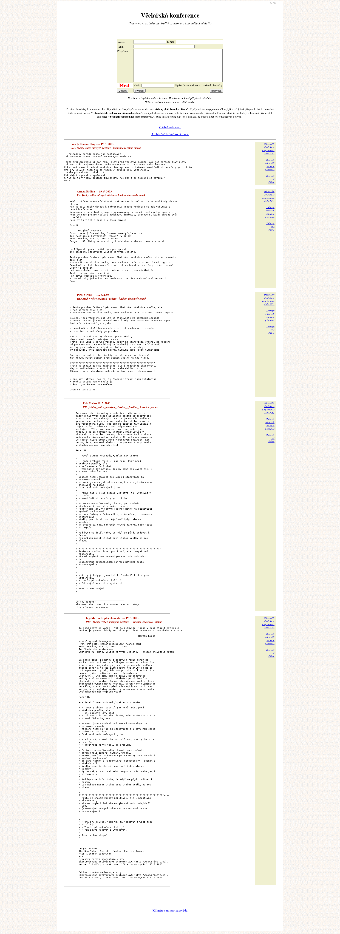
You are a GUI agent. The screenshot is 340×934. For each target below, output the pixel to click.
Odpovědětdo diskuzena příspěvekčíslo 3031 (268, 148)
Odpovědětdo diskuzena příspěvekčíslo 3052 (268, 299)
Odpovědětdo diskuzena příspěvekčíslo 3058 (268, 622)
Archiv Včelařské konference (170, 134)
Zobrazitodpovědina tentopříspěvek (269, 164)
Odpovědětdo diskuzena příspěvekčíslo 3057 (268, 408)
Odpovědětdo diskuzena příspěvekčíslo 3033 (268, 196)
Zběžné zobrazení (170, 127)
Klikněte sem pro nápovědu (170, 910)
